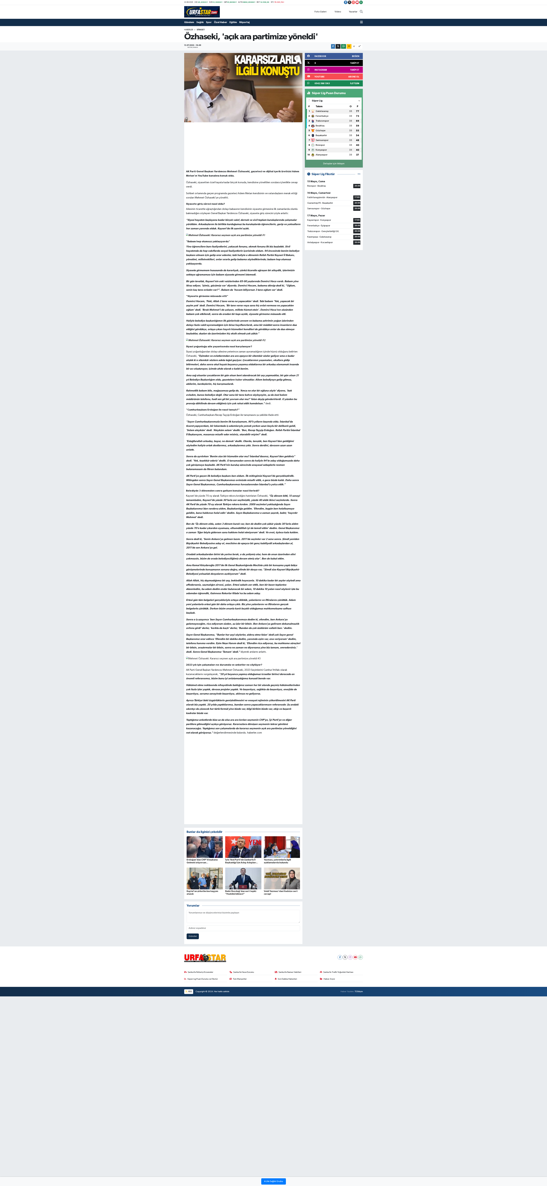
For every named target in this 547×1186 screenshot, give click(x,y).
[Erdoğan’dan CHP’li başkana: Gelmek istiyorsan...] (205, 847)
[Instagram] (350, 957)
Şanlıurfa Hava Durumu (243, 972)
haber (238, 379)
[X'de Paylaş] (338, 46)
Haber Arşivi (329, 979)
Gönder (193, 936)
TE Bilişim (359, 991)
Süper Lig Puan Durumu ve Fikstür (202, 979)
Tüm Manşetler (240, 979)
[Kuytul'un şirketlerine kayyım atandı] (205, 878)
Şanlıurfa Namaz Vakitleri (290, 972)
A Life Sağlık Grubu (273, 1181)
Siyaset (201, 30)
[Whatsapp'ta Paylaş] (343, 46)
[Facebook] (340, 957)
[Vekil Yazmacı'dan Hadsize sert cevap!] (282, 878)
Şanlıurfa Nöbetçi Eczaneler (200, 972)
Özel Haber (220, 22)
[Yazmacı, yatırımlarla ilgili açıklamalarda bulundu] (282, 847)
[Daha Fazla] (349, 46)
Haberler (188, 30)
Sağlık (200, 22)
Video (338, 12)
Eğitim (233, 22)
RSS (190, 991)
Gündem (189, 22)
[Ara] (361, 12)
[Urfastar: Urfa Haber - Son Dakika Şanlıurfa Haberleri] (202, 11)
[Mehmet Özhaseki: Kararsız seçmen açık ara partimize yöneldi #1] (225, 235)
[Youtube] (355, 957)
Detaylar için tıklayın (333, 163)
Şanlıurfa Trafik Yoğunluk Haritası (338, 972)
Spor (209, 22)
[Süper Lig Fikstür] (359, 174)
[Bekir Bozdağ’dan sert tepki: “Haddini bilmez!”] (243, 878)
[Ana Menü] (361, 22)
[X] (345, 957)
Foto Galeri (320, 12)
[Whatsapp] (360, 957)
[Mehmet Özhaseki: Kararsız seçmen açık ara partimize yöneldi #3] (223, 658)
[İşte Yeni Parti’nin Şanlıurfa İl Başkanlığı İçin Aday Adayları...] (243, 847)
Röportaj (244, 22)
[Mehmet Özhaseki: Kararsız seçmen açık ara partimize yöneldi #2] (225, 340)
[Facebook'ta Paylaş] (333, 46)
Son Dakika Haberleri (287, 979)
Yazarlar (353, 12)
